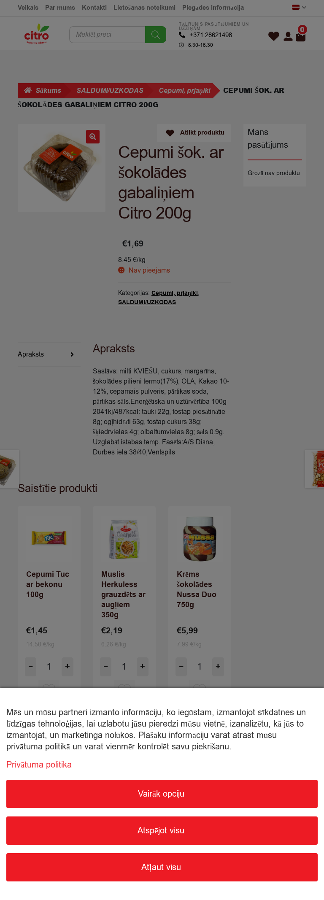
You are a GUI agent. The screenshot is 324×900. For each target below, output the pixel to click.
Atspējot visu (161, 830)
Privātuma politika (39, 764)
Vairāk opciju (161, 794)
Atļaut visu (161, 867)
